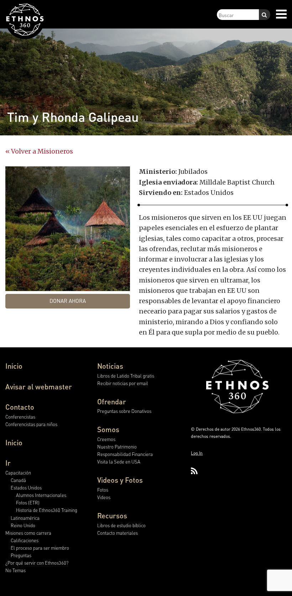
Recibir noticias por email (122, 383)
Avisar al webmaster (38, 386)
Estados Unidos (26, 487)
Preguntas (21, 555)
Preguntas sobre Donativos (124, 411)
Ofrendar (111, 401)
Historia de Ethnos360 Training (46, 510)
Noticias (110, 365)
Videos (103, 497)
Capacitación (18, 473)
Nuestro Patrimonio (117, 447)
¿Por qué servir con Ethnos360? (36, 563)
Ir (8, 462)
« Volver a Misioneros (39, 151)
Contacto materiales (117, 533)
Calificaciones (24, 540)
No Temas (15, 570)
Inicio (13, 365)
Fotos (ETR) (28, 502)
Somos (108, 429)
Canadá (18, 480)
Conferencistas (20, 417)
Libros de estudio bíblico (121, 525)
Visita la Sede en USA (118, 461)
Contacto (19, 406)
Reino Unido (23, 525)
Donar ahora (67, 300)
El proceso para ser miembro (40, 548)
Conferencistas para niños (31, 424)
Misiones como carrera (28, 533)
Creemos (106, 439)
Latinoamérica (25, 518)
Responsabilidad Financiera (125, 454)
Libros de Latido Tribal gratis (125, 376)
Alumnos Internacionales (41, 495)
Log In (197, 453)
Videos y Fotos (120, 479)
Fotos (102, 490)
